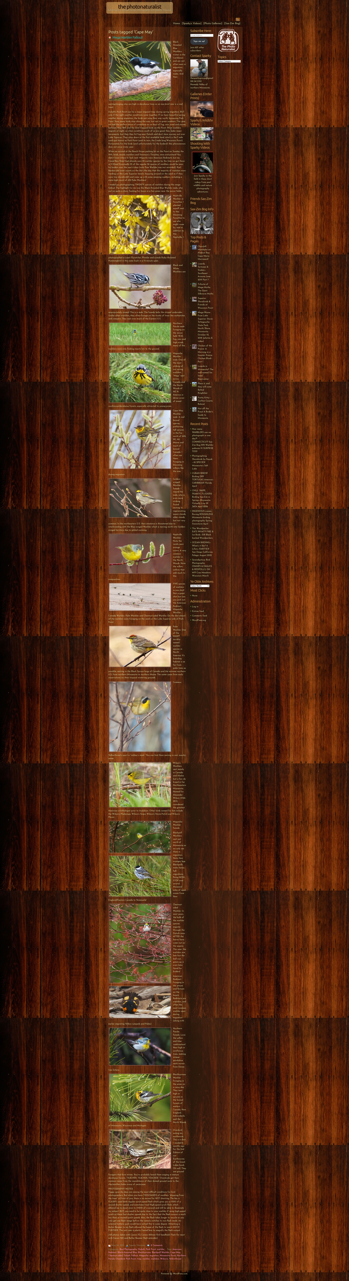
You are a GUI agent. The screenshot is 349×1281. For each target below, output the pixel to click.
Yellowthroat (175, 1259)
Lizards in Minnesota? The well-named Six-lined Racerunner (205, 372)
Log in (195, 607)
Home (176, 23)
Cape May (175, 1252)
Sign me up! (199, 41)
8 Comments (157, 1245)
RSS (238, 19)
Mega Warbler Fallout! (127, 37)
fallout (134, 1256)
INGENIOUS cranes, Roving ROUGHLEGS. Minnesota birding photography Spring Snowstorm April (202, 517)
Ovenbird (120, 1259)
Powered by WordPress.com (174, 1274)
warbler (160, 1249)
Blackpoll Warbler (160, 1252)
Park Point (151, 1249)
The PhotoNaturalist (139, 7)
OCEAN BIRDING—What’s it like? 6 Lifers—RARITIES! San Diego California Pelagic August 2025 (202, 549)
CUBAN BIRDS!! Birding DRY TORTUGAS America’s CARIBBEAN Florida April (202, 479)
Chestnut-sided (115, 1256)
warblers (155, 1259)
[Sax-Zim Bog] (232, 23)
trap (139, 1259)
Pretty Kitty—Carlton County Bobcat (205, 401)
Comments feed (199, 616)
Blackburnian (144, 1252)
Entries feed (198, 611)
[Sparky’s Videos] (191, 23)
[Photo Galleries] (212, 23)
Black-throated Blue (127, 1252)
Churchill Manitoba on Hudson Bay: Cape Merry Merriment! (204, 252)
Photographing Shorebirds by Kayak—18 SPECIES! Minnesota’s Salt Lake (202, 462)
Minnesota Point (168, 1256)
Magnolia (143, 1256)
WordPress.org (199, 620)
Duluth (141, 1249)
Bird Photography (128, 1249)
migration (154, 1256)
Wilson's (164, 1259)
